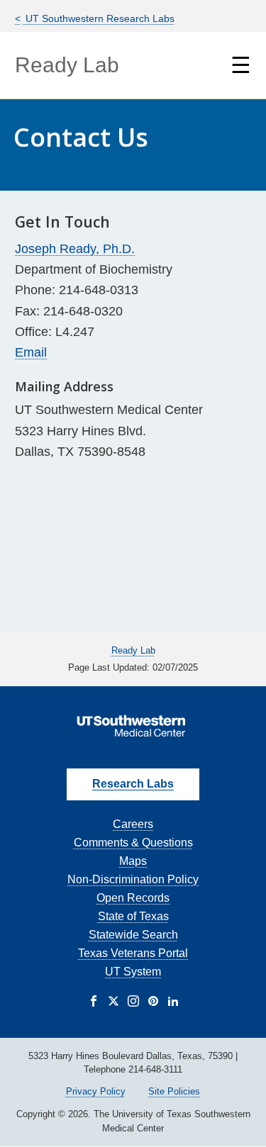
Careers (133, 824)
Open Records (133, 898)
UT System (133, 972)
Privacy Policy (96, 1091)
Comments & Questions (133, 843)
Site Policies (174, 1091)
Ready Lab (67, 65)
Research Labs (133, 784)
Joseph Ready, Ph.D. (75, 249)
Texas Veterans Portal (133, 953)
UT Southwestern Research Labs (98, 18)
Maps (133, 861)
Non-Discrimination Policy (133, 879)
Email (31, 352)
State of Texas (133, 916)
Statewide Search (133, 935)
